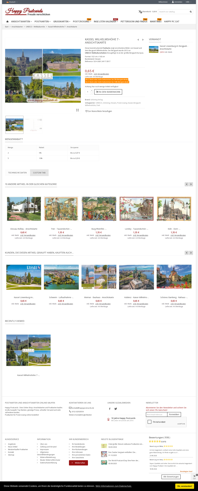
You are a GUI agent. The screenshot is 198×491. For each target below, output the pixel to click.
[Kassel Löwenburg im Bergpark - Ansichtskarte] (153, 49)
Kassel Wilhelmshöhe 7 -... (28, 375)
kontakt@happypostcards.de (83, 408)
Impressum (44, 449)
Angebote (12, 444)
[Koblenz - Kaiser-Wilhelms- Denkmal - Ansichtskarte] (136, 277)
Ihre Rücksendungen (79, 449)
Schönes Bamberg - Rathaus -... (174, 297)
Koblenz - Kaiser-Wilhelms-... (136, 297)
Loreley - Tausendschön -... (136, 229)
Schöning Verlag (97, 99)
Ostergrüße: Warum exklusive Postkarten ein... (125, 444)
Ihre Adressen (77, 452)
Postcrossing (82, 21)
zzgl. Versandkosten (101, 74)
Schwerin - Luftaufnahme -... (61, 297)
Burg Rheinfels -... (99, 229)
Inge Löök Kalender (105, 21)
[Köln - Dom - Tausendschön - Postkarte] (174, 208)
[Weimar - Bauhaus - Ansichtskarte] (98, 277)
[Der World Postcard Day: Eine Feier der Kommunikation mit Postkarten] (104, 462)
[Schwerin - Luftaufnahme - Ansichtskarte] (61, 277)
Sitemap (11, 455)
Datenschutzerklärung (48, 463)
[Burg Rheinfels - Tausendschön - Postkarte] (98, 208)
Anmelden (174, 414)
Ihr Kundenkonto (78, 444)
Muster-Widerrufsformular (50, 460)
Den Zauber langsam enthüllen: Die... (122, 452)
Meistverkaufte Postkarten (18, 449)
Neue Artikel (12, 447)
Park (98, 105)
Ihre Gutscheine (78, 457)
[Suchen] (190, 11)
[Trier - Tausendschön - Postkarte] (61, 208)
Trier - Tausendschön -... (61, 229)
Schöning (106, 103)
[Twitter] (115, 408)
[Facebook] (109, 408)
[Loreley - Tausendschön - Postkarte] (136, 208)
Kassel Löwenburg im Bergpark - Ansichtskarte (174, 47)
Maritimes (155, 21)
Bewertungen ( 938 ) (159, 437)
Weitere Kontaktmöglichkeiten (80, 415)
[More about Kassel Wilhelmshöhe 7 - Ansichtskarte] (28, 350)
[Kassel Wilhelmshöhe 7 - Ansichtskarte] (14, 125)
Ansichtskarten (20, 21)
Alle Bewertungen (171, 476)
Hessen (113, 103)
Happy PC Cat (171, 21)
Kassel (130, 103)
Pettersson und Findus (134, 21)
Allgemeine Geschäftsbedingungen (46, 453)
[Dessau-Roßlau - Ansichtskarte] (23, 208)
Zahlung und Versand (48, 447)
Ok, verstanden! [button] (184, 486)
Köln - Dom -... (174, 229)
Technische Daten (17, 172)
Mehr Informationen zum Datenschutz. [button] (114, 486)
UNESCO (99, 103)
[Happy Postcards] (28, 11)
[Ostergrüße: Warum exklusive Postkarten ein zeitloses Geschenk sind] (104, 446)
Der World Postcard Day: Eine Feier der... (123, 460)
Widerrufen (80, 463)
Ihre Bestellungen (78, 447)
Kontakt (11, 452)
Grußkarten (60, 21)
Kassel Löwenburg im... (24, 297)
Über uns (43, 444)
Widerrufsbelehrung (47, 457)
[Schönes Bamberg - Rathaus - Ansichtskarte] (174, 277)
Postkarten (42, 21)
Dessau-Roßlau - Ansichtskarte (23, 229)
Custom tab (39, 172)
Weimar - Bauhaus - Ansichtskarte (99, 297)
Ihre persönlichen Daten (81, 455)
